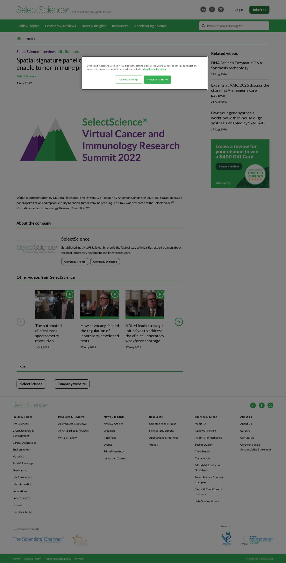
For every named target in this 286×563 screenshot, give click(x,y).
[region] (144, 73)
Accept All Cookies (157, 79)
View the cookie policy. (154, 69)
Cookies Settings (129, 79)
